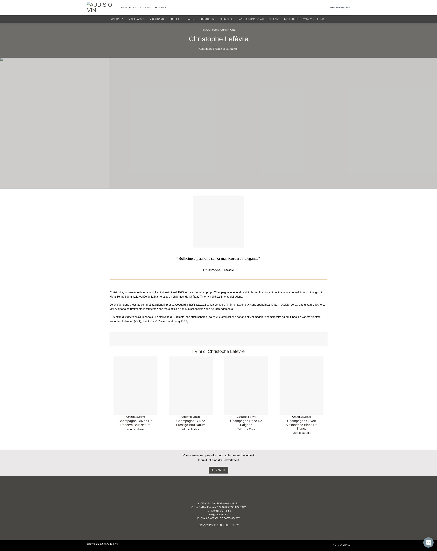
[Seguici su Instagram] (173, 8)
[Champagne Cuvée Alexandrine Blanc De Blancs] (301, 385)
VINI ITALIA (117, 19)
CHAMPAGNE (227, 29)
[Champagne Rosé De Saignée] (246, 385)
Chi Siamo (160, 7)
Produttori (207, 19)
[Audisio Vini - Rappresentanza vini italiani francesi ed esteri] (101, 7)
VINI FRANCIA (136, 19)
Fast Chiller (292, 19)
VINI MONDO (157, 19)
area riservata (339, 7)
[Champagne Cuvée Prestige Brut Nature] (191, 385)
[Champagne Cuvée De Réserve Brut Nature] (135, 385)
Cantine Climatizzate (251, 19)
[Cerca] (348, 19)
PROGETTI (175, 19)
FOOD (320, 19)
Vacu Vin (308, 19)
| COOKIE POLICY (228, 525)
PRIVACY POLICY (208, 525)
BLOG (124, 7)
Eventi (133, 7)
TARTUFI (192, 19)
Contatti (145, 7)
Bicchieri (226, 19)
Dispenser (274, 19)
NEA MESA (345, 545)
